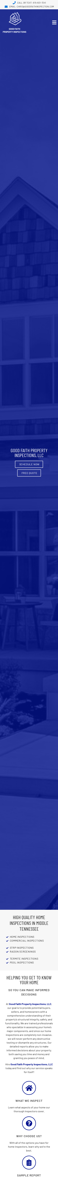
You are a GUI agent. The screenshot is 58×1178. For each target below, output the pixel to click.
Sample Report (29, 1175)
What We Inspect (29, 1100)
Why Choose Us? (29, 1136)
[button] (43, 22)
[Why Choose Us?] (29, 1123)
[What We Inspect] (29, 1088)
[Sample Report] (29, 1162)
